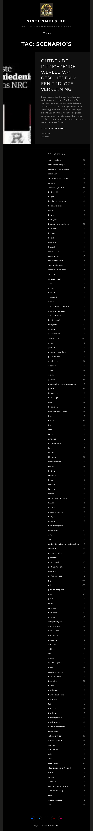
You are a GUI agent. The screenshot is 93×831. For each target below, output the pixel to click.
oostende (52, 548)
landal (51, 494)
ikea (50, 430)
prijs (50, 580)
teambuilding (54, 676)
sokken (51, 649)
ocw (50, 535)
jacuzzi (51, 434)
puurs (51, 599)
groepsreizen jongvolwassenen (62, 384)
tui (49, 704)
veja (50, 754)
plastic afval (53, 562)
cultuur (51, 274)
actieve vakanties (56, 160)
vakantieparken (55, 740)
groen (51, 375)
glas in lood (53, 361)
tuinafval (52, 708)
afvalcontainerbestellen (59, 169)
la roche (51, 485)
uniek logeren (54, 722)
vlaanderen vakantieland (59, 768)
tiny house (53, 690)
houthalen (53, 407)
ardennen (52, 174)
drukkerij (52, 293)
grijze (50, 370)
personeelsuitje (55, 553)
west (50, 795)
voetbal (51, 772)
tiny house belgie (56, 695)
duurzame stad (55, 315)
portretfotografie (55, 567)
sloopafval (52, 640)
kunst (51, 480)
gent (50, 343)
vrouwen (52, 777)
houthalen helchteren (58, 411)
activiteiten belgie (56, 165)
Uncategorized (55, 718)
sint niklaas (53, 635)
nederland (53, 530)
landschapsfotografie (57, 498)
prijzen (51, 585)
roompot (52, 617)
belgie (51, 197)
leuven (51, 503)
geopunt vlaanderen (57, 352)
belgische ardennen (57, 201)
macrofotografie (55, 512)
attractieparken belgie (58, 178)
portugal (52, 571)
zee (49, 804)
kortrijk (51, 471)
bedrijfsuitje (53, 192)
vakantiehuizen (55, 736)
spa (49, 654)
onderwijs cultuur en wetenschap (63, 544)
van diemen (53, 750)
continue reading (53, 128)
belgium (52, 210)
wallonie (52, 782)
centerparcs (53, 256)
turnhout (52, 713)
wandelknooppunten (58, 786)
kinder (51, 453)
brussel (51, 247)
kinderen (52, 457)
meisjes (51, 516)
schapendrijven (55, 622)
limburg (51, 507)
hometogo (53, 398)
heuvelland (53, 393)
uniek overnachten (57, 727)
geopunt (52, 347)
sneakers (52, 644)
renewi (51, 603)
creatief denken (55, 265)
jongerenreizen (55, 443)
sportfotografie (55, 663)
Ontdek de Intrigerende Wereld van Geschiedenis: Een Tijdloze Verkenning (58, 75)
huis (50, 416)
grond (51, 388)
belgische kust (55, 206)
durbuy (51, 302)
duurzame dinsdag (56, 311)
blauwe (51, 233)
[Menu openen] (46, 33)
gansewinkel (54, 334)
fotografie (52, 325)
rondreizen (53, 613)
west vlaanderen (55, 800)
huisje (51, 421)
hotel (50, 402)
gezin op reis (54, 357)
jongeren (52, 439)
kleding (51, 466)
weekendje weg (55, 791)
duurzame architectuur (58, 306)
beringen (52, 219)
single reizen (54, 626)
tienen (51, 686)
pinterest (52, 558)
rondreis (52, 608)
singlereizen (53, 631)
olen (50, 539)
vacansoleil (53, 731)
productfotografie (56, 590)
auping (51, 183)
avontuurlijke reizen (57, 187)
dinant (51, 288)
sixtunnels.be (46, 21)
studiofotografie (55, 672)
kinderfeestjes (54, 462)
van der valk (53, 745)
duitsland (52, 297)
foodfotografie (54, 320)
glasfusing (53, 366)
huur (50, 425)
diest (50, 283)
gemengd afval (55, 338)
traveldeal (52, 699)
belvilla (51, 215)
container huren (55, 261)
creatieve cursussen (57, 270)
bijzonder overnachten (58, 224)
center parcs (54, 251)
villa (50, 759)
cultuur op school (56, 279)
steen (50, 667)
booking (52, 242)
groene (51, 379)
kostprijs (52, 475)
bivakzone (53, 229)
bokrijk (51, 238)
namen (51, 521)
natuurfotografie (55, 526)
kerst (50, 448)
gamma (51, 329)
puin (50, 594)
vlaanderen (53, 763)
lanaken (51, 489)
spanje (51, 658)
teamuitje (52, 681)
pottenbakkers (55, 576)
